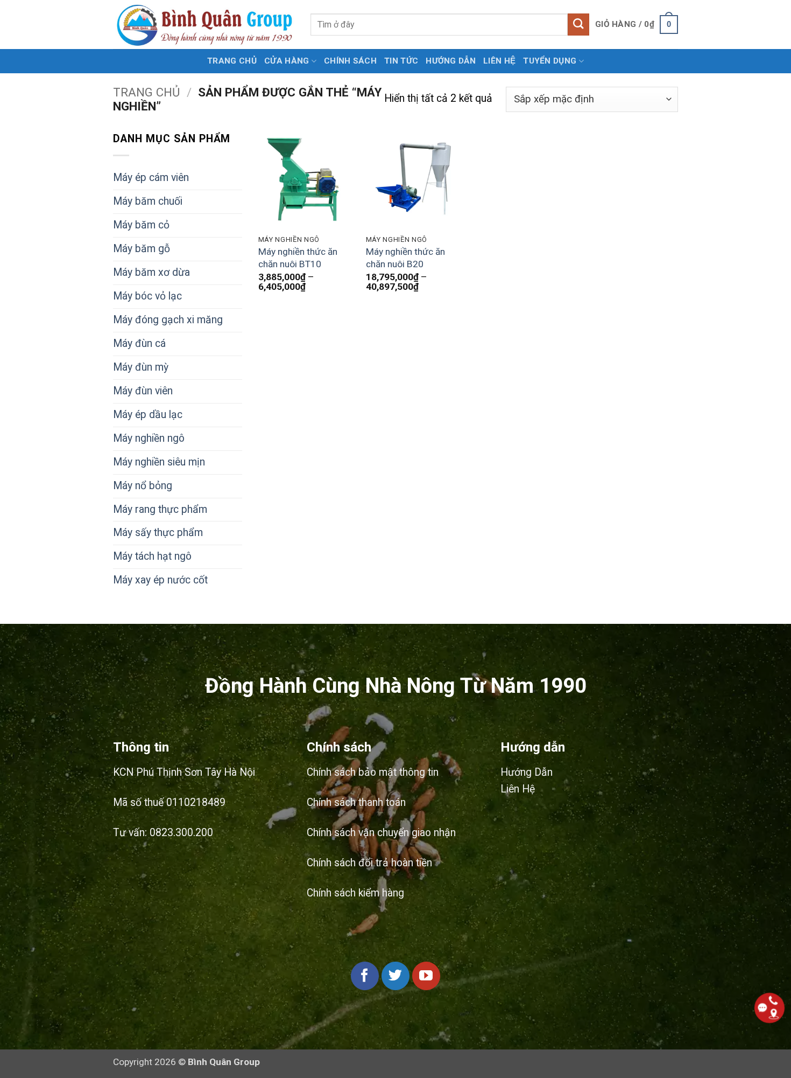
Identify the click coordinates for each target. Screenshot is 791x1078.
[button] (636, 24)
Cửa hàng (286, 61)
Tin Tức (401, 61)
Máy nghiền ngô (149, 438)
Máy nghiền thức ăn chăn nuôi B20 (405, 257)
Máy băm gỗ (141, 248)
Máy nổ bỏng (142, 485)
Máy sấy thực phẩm (158, 532)
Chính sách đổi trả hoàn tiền (369, 863)
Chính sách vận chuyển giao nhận (381, 832)
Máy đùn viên (143, 391)
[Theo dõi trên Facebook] (365, 976)
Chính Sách (350, 61)
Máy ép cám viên (151, 177)
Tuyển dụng (549, 61)
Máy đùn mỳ (140, 367)
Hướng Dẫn (526, 772)
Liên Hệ (499, 61)
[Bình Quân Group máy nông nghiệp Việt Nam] (203, 25)
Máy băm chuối (147, 201)
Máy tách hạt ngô (152, 556)
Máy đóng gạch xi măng (168, 320)
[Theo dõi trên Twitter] (395, 976)
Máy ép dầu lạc (147, 414)
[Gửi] (579, 24)
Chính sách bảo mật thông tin (373, 772)
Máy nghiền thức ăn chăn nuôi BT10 (297, 257)
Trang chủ (232, 61)
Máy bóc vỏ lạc (147, 296)
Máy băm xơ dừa (151, 272)
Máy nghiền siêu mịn (159, 462)
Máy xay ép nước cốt (160, 580)
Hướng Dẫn (451, 61)
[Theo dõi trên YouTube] (426, 976)
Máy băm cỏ (141, 225)
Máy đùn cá (139, 343)
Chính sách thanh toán (356, 802)
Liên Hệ (517, 789)
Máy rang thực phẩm (160, 509)
